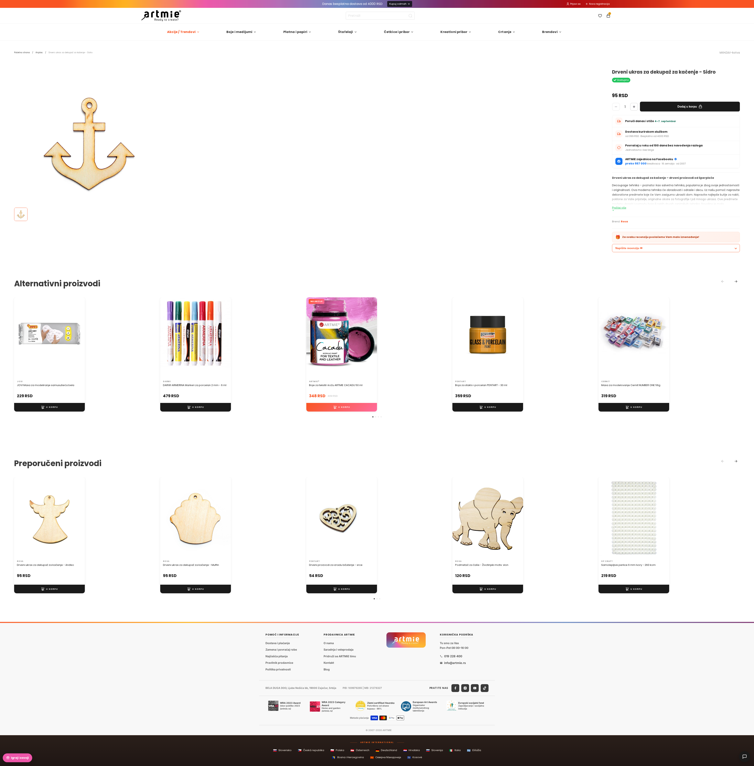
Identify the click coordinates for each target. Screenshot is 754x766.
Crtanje (504, 32)
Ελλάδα (474, 750)
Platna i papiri (295, 32)
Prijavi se (575, 3)
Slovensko (282, 750)
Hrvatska (411, 750)
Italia (455, 750)
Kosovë (414, 757)
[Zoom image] (88, 144)
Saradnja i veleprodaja (338, 649)
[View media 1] (20, 214)
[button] (372, 416)
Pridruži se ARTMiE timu (340, 656)
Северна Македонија (385, 757)
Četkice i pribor (397, 32)
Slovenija (434, 750)
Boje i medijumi (239, 32)
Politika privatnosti (278, 669)
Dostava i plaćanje (277, 643)
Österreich (359, 750)
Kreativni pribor (453, 32)
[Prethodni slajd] (21, 337)
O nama (329, 643)
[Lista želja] (600, 16)
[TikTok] (485, 688)
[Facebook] (455, 688)
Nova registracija (599, 3)
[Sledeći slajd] (78, 337)
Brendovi (549, 32)
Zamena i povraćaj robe (281, 649)
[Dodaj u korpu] (49, 407)
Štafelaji (345, 32)
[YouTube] (475, 688)
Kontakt (329, 662)
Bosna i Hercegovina (348, 757)
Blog (327, 669)
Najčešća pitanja (276, 656)
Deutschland (386, 750)
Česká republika (311, 750)
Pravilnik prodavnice (279, 662)
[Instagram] (465, 688)
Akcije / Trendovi (181, 32)
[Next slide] (736, 281)
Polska (337, 750)
